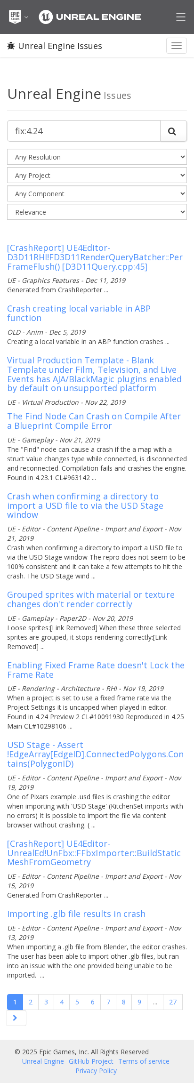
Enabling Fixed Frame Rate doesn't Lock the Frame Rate (96, 669)
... (155, 1001)
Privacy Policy (96, 1070)
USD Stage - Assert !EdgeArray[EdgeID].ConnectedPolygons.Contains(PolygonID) (95, 754)
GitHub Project (91, 1061)
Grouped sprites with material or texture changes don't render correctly (91, 599)
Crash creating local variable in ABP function (79, 313)
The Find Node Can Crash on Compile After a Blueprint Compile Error (94, 420)
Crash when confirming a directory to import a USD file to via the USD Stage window (85, 505)
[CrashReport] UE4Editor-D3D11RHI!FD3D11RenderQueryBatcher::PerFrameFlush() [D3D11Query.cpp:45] (95, 257)
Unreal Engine (43, 1061)
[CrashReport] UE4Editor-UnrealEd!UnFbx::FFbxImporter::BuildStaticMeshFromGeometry (94, 853)
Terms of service (144, 1061)
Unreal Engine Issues (60, 45)
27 (173, 1001)
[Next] (16, 1018)
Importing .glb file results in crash (76, 913)
